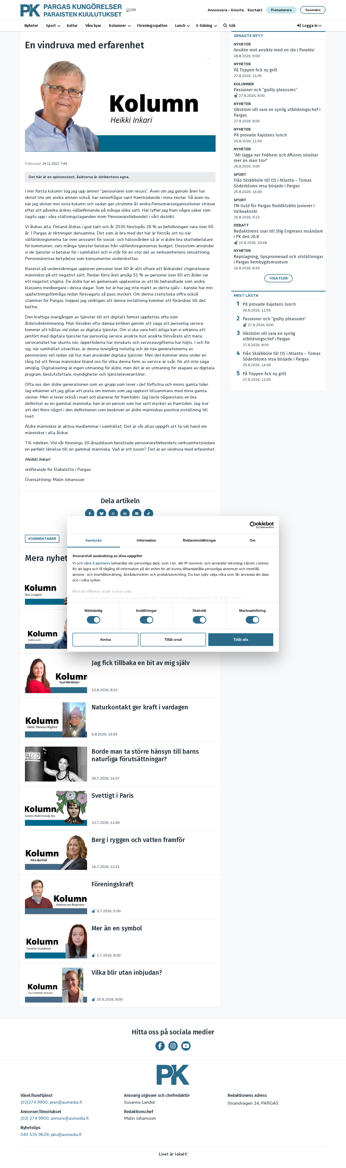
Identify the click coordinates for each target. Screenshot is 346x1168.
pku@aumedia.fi (66, 1134)
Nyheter (31, 25)
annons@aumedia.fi (70, 1118)
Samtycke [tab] (93, 540)
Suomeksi (313, 10)
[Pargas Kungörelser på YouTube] (186, 1046)
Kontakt (255, 10)
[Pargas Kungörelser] (173, 1073)
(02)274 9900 (34, 1102)
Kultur (72, 25)
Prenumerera (281, 10)
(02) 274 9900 (34, 1118)
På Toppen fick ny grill (264, 376)
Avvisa (105, 639)
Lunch (180, 25)
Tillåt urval (173, 639)
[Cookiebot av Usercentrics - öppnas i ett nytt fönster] (253, 524)
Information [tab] (146, 540)
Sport (51, 25)
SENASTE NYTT (248, 35)
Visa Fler (279, 278)
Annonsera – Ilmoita (226, 10)
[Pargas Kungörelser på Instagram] (173, 1046)
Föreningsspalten (152, 25)
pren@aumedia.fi (66, 1102)
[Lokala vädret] (129, 10)
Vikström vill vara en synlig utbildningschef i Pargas (269, 339)
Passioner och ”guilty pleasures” (274, 321)
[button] (309, 25)
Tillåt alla (240, 639)
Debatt (241, 225)
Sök (232, 25)
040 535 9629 (34, 1134)
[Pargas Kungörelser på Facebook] (160, 1046)
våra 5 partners (97, 563)
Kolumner (117, 25)
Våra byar (93, 25)
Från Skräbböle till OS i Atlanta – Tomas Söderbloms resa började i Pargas (273, 186)
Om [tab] (252, 540)
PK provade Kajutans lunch (269, 307)
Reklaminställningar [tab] (199, 540)
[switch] (146, 620)
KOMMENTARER (42, 538)
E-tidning (204, 25)
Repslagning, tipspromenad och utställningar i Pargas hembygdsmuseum (278, 262)
